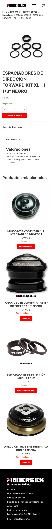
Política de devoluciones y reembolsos (26, 502)
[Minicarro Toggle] (43, 5)
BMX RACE (15, 12)
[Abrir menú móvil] (34, 5)
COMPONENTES (30, 12)
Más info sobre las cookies (20, 493)
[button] (46, 26)
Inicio (4, 12)
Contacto (11, 489)
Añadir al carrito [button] (26, 246)
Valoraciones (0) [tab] (13, 139)
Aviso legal (12, 506)
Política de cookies (16, 497)
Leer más (26, 318)
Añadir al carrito (14, 115)
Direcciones (7, 15)
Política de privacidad (17, 510)
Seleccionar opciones (26, 390)
